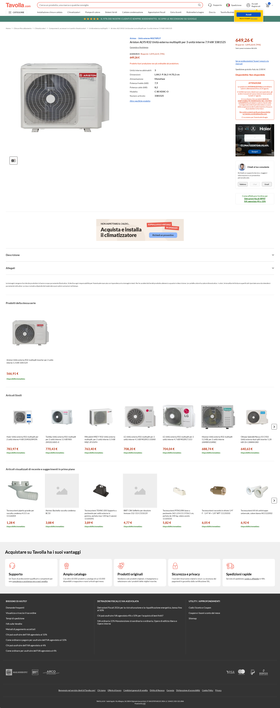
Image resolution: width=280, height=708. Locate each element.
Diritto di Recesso (157, 690)
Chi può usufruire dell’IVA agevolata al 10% (26, 634)
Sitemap (193, 618)
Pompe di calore (92, 12)
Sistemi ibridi (111, 12)
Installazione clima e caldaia (49, 12)
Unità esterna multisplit (98, 28)
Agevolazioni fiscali (156, 12)
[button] (274, 426)
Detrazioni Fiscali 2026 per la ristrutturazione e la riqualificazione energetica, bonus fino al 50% (139, 609)
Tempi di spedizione (15, 618)
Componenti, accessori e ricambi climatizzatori (67, 28)
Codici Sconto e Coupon (200, 607)
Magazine (244, 12)
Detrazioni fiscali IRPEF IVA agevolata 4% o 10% (255, 199)
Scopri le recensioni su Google (149, 18)
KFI (144, 704)
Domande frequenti (15, 607)
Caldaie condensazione (132, 12)
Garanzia (170, 690)
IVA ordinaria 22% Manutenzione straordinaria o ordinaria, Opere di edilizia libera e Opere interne (137, 622)
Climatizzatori (73, 12)
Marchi (257, 12)
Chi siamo (101, 690)
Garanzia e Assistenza (139, 47)
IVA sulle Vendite (14, 623)
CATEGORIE (18, 12)
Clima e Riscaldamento (23, 28)
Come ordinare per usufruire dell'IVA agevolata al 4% (31, 650)
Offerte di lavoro (114, 690)
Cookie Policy (207, 690)
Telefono (242, 184)
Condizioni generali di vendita (135, 690)
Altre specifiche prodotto (140, 101)
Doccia (212, 12)
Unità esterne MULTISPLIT (149, 38)
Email (267, 184)
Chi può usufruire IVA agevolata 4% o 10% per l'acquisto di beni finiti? (130, 615)
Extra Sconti (175, 12)
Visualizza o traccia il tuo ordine (21, 613)
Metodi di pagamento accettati (20, 629)
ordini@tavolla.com (259, 114)
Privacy (218, 690)
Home (8, 28)
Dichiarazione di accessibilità (188, 690)
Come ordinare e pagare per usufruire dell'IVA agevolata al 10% (36, 640)
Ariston (133, 38)
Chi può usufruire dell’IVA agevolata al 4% (26, 645)
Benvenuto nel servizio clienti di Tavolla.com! (76, 690)
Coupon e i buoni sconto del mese (204, 613)
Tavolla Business (227, 12)
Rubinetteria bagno (195, 12)
